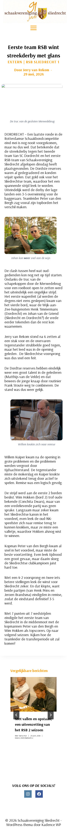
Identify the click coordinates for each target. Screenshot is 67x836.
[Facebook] (39, 794)
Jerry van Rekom (36, 69)
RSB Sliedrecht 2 (27, 738)
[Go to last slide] (16, 714)
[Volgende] (51, 714)
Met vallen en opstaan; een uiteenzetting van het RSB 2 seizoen (33, 724)
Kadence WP (51, 824)
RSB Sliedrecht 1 (42, 62)
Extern (15, 62)
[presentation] (33, 694)
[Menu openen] (33, 28)
